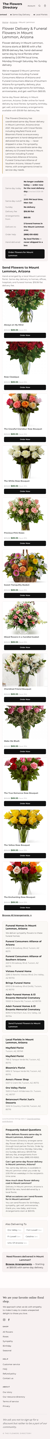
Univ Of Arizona (17, 1243)
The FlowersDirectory (12, 5)
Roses (5, 1336)
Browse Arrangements (19, 1264)
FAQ (5, 1369)
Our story (7, 1392)
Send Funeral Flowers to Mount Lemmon (24, 1025)
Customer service (11, 1364)
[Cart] (45, 6)
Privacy (6, 1406)
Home (5, 22)
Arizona (13, 22)
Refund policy (9, 1373)
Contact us (8, 1378)
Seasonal (7, 1350)
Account (31, 6)
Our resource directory (14, 1397)
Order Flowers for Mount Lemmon (20, 254)
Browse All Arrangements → (17, 915)
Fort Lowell (34, 1230)
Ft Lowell (14, 1236)
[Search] (39, 6)
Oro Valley (14, 1230)
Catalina (32, 1236)
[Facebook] (9, 1319)
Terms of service (11, 1401)
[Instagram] (4, 1319)
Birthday (7, 1346)
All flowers (8, 1332)
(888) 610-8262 (31, 234)
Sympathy (8, 1341)
